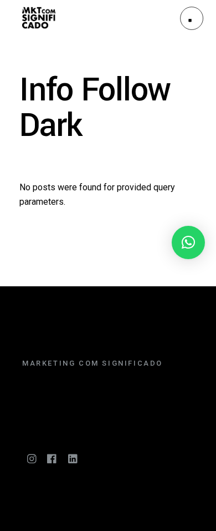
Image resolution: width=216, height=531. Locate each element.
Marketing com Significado (92, 363)
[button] (188, 242)
